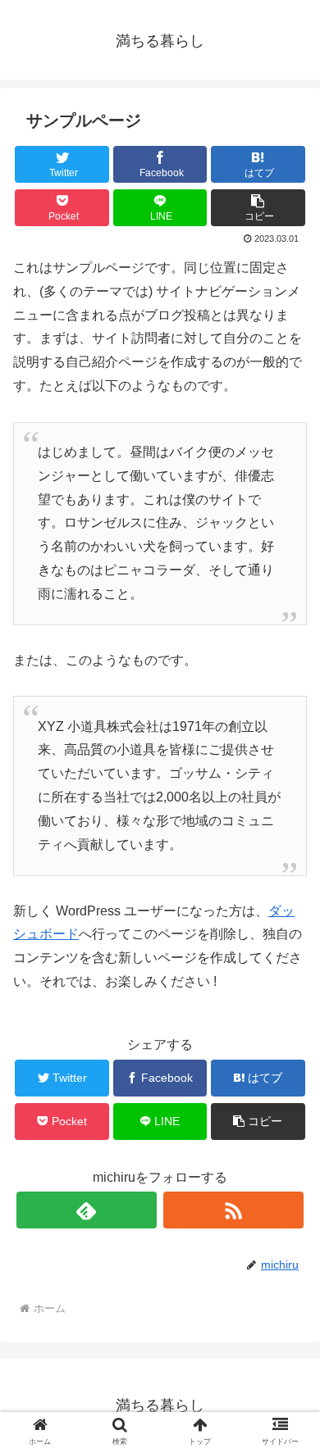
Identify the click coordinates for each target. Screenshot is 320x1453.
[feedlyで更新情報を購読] (87, 1210)
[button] (287, 1343)
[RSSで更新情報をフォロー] (233, 1210)
